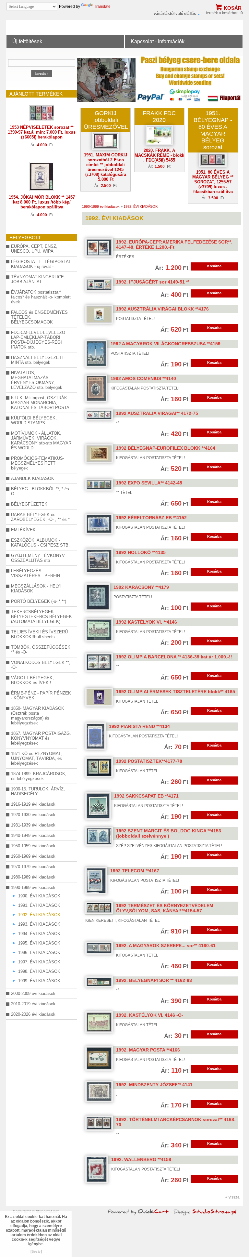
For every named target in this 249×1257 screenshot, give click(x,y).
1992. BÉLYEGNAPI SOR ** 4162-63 (154, 980)
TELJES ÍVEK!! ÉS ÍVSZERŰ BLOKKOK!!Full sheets (39, 634)
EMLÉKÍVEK (23, 529)
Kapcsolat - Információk (157, 41)
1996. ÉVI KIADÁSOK (39, 952)
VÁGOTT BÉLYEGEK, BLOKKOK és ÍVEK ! (32, 680)
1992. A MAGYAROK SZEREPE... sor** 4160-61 (166, 945)
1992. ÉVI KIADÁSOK (39, 914)
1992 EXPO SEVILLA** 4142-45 (149, 482)
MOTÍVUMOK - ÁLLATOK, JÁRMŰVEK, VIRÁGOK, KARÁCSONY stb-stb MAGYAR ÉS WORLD (41, 440)
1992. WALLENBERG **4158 (141, 1159)
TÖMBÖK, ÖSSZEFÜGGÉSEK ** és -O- (40, 650)
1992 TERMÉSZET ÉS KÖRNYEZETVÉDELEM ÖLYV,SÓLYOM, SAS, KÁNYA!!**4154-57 (164, 908)
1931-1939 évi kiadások (33, 825)
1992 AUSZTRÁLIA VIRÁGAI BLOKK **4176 (162, 308)
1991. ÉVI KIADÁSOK (39, 905)
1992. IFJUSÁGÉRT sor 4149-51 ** (152, 281)
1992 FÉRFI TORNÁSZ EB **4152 (151, 517)
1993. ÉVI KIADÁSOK (39, 924)
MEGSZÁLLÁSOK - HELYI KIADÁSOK (36, 588)
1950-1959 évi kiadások (33, 845)
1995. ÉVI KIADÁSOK (39, 943)
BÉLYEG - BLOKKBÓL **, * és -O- (41, 491)
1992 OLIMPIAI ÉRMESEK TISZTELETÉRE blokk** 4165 (175, 691)
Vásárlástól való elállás (175, 13)
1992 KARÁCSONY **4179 (141, 587)
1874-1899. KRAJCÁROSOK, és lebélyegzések (38, 776)
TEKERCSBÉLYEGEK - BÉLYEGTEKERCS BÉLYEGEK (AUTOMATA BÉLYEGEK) (41, 616)
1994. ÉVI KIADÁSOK (39, 933)
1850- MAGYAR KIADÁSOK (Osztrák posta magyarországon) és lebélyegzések (37, 715)
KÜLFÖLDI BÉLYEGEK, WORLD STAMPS (34, 420)
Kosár (233, 8)
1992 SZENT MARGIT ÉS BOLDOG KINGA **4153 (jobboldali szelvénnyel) (168, 833)
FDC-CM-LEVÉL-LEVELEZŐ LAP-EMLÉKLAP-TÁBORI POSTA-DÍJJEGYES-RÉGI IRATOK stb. (38, 340)
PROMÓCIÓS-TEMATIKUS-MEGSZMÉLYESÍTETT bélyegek (37, 463)
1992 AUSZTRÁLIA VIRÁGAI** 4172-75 (157, 413)
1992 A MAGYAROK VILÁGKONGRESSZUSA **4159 (165, 343)
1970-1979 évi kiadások (33, 866)
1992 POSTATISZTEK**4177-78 (149, 761)
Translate (102, 6)
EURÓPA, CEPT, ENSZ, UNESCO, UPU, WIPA (34, 249)
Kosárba (214, 266)
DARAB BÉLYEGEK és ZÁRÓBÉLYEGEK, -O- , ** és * (40, 517)
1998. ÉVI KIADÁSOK (39, 971)
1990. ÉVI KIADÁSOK (39, 895)
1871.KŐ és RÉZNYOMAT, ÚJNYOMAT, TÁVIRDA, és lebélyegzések (36, 758)
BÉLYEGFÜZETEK (29, 504)
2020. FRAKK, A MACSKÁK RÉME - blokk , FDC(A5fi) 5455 (159, 155)
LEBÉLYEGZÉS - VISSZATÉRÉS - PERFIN (35, 573)
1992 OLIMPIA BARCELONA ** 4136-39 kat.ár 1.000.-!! (174, 656)
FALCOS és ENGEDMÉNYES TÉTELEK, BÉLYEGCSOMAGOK (39, 317)
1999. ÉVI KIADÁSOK (39, 980)
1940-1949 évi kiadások (33, 835)
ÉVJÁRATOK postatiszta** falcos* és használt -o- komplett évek (41, 297)
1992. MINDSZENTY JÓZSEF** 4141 (154, 1084)
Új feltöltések (27, 41)
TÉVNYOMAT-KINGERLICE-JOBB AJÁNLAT (38, 279)
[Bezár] (36, 1251)
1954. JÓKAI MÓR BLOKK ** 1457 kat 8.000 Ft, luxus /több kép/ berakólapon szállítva (42, 202)
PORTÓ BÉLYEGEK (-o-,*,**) (38, 601)
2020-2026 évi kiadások (33, 1014)
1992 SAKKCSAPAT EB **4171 (146, 796)
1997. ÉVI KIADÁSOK (39, 961)
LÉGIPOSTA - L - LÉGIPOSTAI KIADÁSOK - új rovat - (40, 264)
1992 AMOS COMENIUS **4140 (143, 378)
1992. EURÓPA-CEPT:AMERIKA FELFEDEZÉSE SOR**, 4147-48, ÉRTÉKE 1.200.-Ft (174, 244)
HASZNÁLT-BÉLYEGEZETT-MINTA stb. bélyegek (38, 360)
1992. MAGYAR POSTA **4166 (148, 1049)
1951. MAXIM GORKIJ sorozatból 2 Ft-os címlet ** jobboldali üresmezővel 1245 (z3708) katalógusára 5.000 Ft (105, 167)
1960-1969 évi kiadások (33, 856)
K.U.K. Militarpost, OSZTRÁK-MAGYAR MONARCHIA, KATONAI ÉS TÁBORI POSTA (40, 402)
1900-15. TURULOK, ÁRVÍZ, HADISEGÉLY (38, 791)
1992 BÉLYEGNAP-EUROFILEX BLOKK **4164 (165, 448)
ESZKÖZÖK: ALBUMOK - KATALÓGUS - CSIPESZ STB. (40, 543)
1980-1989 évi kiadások (33, 877)
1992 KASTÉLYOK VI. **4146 (146, 622)
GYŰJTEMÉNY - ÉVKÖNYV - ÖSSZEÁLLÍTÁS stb (39, 558)
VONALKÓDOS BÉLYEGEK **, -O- (40, 665)
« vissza (232, 1197)
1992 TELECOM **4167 (134, 870)
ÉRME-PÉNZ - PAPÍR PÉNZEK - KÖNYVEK (41, 695)
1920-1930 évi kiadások (33, 814)
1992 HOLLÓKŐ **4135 (141, 552)
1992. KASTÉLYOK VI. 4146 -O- (149, 1015)
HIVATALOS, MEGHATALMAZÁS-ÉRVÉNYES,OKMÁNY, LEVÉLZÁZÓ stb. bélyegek (36, 380)
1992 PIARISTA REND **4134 (139, 726)
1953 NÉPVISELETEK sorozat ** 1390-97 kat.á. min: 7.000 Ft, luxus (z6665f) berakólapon (42, 132)
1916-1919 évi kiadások (33, 804)
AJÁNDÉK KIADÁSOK (32, 478)
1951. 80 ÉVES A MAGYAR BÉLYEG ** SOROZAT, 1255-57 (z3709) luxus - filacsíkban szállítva (212, 182)
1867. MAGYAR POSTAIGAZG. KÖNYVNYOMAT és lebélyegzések (41, 738)
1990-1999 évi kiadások (33, 887)
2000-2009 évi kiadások (33, 993)
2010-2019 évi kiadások (33, 1003)
